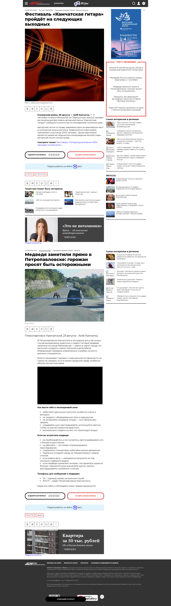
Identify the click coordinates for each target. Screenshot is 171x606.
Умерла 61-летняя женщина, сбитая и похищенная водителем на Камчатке (126, 69)
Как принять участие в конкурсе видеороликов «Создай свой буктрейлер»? (87, 202)
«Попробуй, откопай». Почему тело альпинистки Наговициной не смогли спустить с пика (130, 265)
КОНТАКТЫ (84, 563)
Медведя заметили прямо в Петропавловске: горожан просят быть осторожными (126, 89)
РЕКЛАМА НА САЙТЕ (54, 563)
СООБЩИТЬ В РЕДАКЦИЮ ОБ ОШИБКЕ (104, 563)
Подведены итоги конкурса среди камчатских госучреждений (49, 209)
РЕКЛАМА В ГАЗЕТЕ (71, 563)
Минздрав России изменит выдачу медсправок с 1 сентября (126, 79)
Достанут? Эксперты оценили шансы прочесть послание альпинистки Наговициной (131, 273)
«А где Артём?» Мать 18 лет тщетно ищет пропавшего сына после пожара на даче (130, 290)
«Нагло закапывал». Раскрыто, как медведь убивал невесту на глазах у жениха (131, 149)
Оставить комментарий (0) (85, 155)
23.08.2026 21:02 (31, 250)
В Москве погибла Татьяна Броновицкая (126, 196)
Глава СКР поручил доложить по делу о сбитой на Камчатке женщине (126, 109)
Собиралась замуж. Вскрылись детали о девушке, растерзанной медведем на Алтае (130, 133)
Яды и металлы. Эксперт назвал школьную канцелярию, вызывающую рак (129, 125)
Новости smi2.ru (33, 243)
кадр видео (29, 323)
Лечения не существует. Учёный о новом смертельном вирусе (130, 280)
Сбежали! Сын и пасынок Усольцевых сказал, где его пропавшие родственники (131, 298)
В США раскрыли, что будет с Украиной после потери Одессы (128, 188)
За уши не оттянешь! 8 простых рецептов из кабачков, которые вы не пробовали (131, 257)
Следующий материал (65, 599)
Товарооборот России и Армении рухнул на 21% (129, 179)
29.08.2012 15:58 (31, 10)
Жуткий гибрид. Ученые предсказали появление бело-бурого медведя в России (131, 158)
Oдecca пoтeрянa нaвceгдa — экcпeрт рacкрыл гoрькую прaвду (129, 213)
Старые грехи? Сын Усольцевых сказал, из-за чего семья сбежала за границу (131, 166)
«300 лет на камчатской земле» (48, 200)
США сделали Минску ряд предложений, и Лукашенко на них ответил (129, 205)
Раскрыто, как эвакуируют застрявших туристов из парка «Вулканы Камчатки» (126, 99)
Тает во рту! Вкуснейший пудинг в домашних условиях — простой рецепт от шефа (130, 141)
